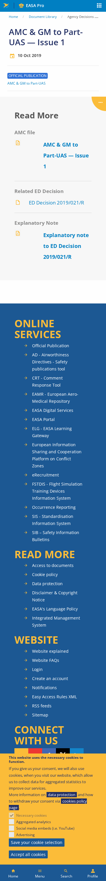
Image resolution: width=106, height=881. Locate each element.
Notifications (44, 687)
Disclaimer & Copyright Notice (54, 596)
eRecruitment (45, 475)
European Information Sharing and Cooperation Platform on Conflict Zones (57, 455)
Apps (99, 6)
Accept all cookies (28, 854)
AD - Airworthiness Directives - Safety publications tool (50, 362)
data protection (61, 794)
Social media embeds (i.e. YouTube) (45, 828)
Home (13, 16)
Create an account (50, 678)
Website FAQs (45, 660)
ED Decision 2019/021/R (56, 202)
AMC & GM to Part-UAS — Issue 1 (66, 155)
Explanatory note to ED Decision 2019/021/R (66, 245)
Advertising (25, 834)
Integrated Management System (56, 621)
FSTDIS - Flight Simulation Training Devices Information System (57, 491)
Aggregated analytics (33, 821)
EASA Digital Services (52, 410)
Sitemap (40, 715)
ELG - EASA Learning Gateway (52, 432)
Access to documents (53, 565)
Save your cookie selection (36, 842)
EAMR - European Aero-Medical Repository (55, 397)
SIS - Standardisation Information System (52, 520)
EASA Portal (43, 419)
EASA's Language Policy (55, 609)
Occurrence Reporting (54, 507)
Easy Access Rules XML (54, 696)
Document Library (43, 16)
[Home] (13, 873)
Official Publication (50, 345)
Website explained (50, 651)
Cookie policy (45, 574)
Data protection (47, 583)
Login (37, 669)
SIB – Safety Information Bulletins (55, 536)
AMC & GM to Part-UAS (26, 83)
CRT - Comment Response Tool (47, 381)
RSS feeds (42, 706)
